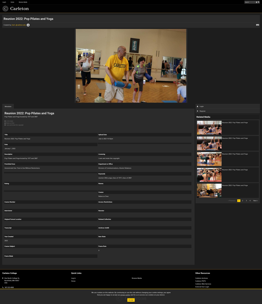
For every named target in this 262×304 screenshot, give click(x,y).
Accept (131, 300)
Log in (4, 2)
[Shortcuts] (257, 24)
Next (255, 201)
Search (258, 2)
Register (202, 111)
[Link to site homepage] (15, 9)
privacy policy (125, 295)
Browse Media (23, 2)
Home (12, 2)
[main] (131, 141)
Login (201, 106)
